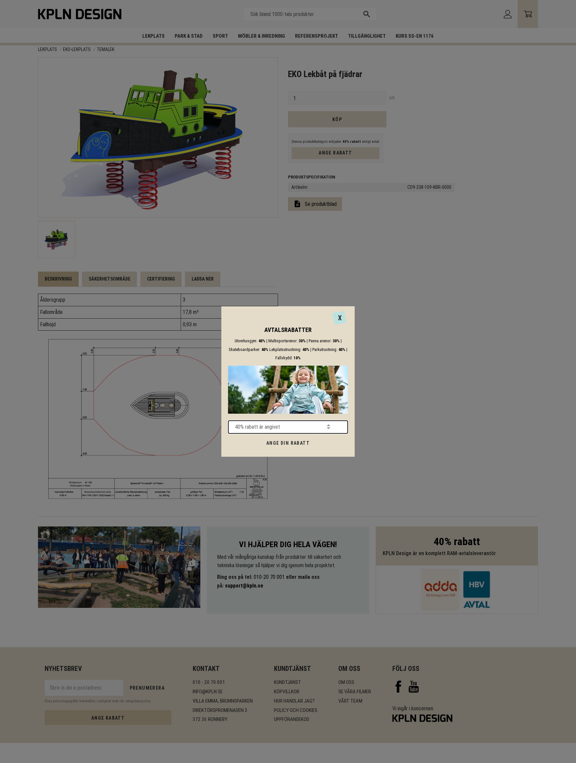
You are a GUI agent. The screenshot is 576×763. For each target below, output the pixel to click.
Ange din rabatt (288, 443)
